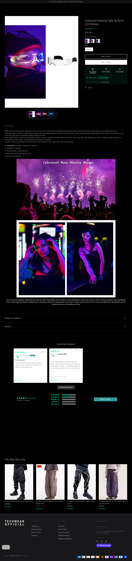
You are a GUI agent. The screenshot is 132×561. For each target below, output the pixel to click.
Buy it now (106, 62)
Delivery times (105, 82)
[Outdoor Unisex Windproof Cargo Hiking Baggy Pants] (50, 482)
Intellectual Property (65, 539)
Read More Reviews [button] (66, 387)
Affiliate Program (64, 536)
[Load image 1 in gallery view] (32, 114)
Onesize (89, 50)
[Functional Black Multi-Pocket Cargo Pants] (19, 482)
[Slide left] (26, 114)
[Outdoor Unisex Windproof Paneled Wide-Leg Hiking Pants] (113, 482)
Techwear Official (13, 555)
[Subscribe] (126, 527)
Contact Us (35, 526)
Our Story (61, 526)
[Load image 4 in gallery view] (51, 114)
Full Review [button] (19, 380)
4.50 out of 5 (31, 398)
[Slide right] (57, 114)
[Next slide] (120, 368)
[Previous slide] (11, 368)
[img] (20, 352)
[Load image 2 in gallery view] (38, 114)
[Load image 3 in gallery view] (45, 114)
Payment (34, 536)
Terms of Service (63, 533)
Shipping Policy (36, 529)
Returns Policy (36, 533)
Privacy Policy (62, 529)
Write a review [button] (106, 399)
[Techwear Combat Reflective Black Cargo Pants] (81, 482)
